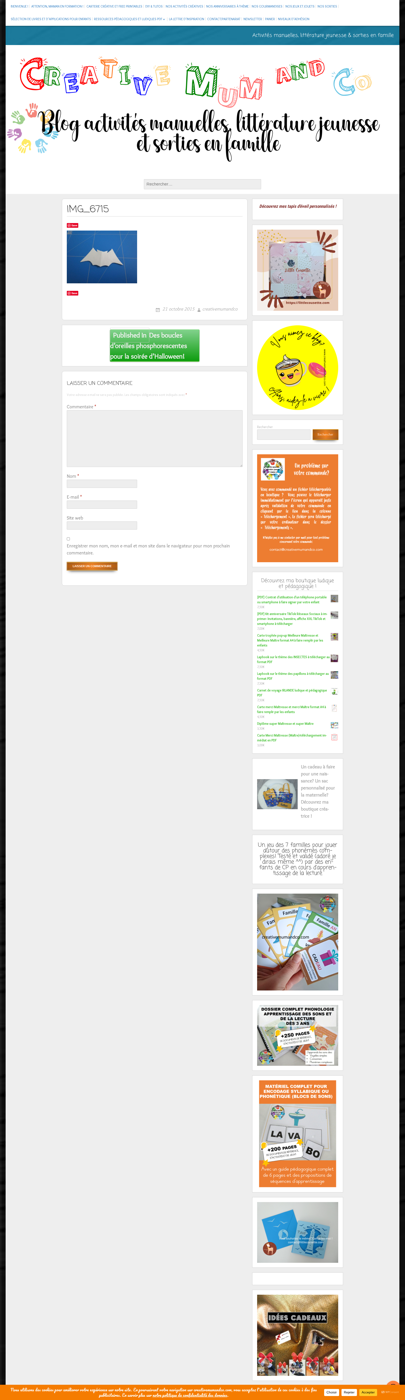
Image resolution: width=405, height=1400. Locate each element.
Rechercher (265, 427)
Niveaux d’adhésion (293, 19)
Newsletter (253, 19)
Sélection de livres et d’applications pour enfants (51, 19)
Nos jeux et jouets (300, 6)
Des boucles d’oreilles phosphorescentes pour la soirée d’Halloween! (148, 345)
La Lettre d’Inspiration (186, 19)
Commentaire (81, 407)
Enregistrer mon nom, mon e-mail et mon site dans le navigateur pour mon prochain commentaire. (148, 549)
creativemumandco (219, 309)
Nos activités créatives (184, 6)
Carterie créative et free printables (114, 6)
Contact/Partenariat (223, 19)
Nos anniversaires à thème (227, 6)
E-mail (74, 497)
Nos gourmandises (267, 6)
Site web (75, 518)
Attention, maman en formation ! (57, 6)
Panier (270, 19)
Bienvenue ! (19, 6)
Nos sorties (327, 6)
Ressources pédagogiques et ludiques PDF (128, 19)
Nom (73, 476)
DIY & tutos (154, 6)
